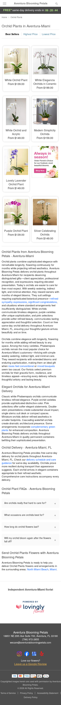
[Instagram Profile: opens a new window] (19, 653)
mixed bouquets (46, 366)
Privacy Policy (26, 693)
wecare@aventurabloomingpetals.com (30, 642)
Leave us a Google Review (30, 664)
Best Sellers (12, 34)
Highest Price (30, 34)
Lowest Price (49, 34)
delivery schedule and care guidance (29, 461)
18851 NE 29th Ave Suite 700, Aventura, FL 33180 (30, 636)
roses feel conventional (21, 366)
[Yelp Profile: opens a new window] (41, 653)
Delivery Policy (30, 697)
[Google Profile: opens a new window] (34, 653)
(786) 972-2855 (30, 639)
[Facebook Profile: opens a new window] (26, 653)
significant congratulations (42, 302)
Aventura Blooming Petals (30, 3)
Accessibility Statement (47, 693)
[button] (54, 697)
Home (4, 17)
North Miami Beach (37, 569)
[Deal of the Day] (44, 166)
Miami (53, 569)
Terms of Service (8, 693)
